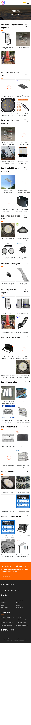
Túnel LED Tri (23, 446)
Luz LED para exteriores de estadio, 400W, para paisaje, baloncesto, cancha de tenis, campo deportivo (23, 313)
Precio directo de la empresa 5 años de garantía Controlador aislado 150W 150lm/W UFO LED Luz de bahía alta (8, 258)
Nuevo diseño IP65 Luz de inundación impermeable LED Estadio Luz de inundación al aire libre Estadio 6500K (23, 421)
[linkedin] (5, 590)
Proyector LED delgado (7, 625)
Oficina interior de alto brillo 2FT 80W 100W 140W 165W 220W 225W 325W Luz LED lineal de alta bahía (8, 96)
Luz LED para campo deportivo (20, 623)
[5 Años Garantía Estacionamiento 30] (8, 182)
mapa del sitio (4, 607)
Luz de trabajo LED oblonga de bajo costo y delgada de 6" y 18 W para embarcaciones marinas (8, 284)
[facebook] (2, 590)
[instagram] (15, 590)
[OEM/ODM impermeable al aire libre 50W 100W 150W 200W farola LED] (8, 501)
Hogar (13, 14)
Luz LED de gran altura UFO (21, 625)
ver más (26, 25)
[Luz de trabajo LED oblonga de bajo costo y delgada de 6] (8, 275)
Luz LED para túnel (6, 620)
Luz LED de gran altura (7, 622)
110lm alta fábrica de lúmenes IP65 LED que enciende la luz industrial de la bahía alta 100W (8, 376)
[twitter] (9, 590)
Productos (4, 602)
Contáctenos (6, 576)
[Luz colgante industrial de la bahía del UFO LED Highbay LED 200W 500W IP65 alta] (23, 230)
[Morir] (23, 393)
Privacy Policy (18, 607)
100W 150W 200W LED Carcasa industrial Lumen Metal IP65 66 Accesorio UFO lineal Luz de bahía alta (22, 258)
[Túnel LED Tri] (23, 438)
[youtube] (12, 590)
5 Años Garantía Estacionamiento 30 (8, 191)
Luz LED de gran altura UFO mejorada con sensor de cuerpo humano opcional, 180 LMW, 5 (8, 239)
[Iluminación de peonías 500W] (23, 527)
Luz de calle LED (19, 617)
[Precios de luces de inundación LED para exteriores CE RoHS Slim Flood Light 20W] (23, 275)
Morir (23, 401)
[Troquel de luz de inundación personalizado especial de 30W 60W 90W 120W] (8, 546)
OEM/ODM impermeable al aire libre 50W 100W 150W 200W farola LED (8, 511)
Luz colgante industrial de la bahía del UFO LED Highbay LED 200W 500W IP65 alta (23, 239)
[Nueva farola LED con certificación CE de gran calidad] (8, 483)
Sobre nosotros (19, 600)
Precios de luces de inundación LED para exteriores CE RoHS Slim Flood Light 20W (23, 284)
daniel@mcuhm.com (19, 640)
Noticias (17, 602)
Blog (2, 605)
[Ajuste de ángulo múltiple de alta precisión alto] (8, 412)
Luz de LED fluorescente (7, 617)
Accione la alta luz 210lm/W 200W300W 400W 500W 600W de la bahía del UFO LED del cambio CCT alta (23, 357)
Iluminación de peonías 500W (23, 536)
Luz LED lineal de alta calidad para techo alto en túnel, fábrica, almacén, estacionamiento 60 (8, 447)
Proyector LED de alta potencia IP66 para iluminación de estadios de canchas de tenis (23, 162)
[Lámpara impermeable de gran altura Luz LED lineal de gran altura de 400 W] (23, 86)
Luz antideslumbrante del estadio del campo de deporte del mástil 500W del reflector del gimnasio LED (8, 48)
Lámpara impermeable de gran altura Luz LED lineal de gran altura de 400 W (23, 96)
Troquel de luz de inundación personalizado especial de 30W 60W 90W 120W (8, 555)
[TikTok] (18, 590)
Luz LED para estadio (21, 620)
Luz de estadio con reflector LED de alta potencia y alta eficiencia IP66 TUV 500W (8, 402)
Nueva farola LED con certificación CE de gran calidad (8, 492)
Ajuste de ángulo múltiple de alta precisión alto (8, 421)
